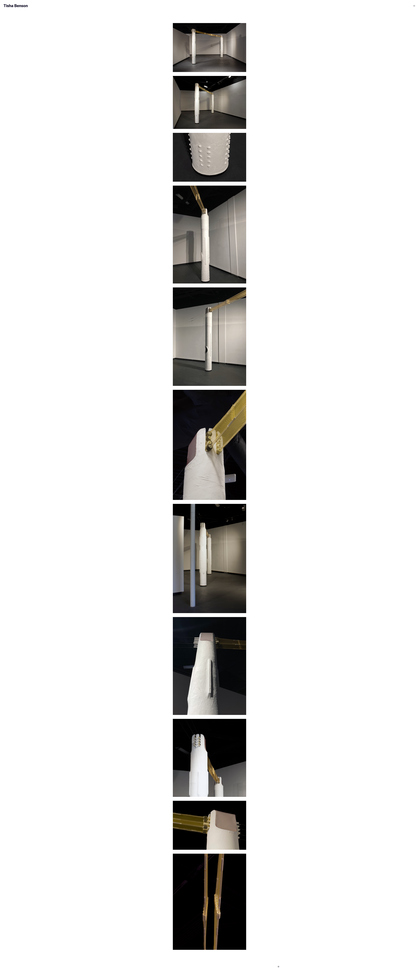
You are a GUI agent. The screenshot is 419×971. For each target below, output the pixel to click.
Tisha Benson (15, 5)
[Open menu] (414, 5)
